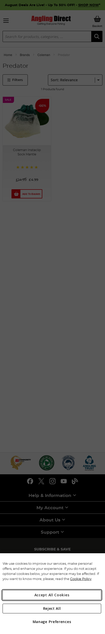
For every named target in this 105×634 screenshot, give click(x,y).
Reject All (52, 608)
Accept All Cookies (52, 594)
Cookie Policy (80, 579)
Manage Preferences (52, 621)
